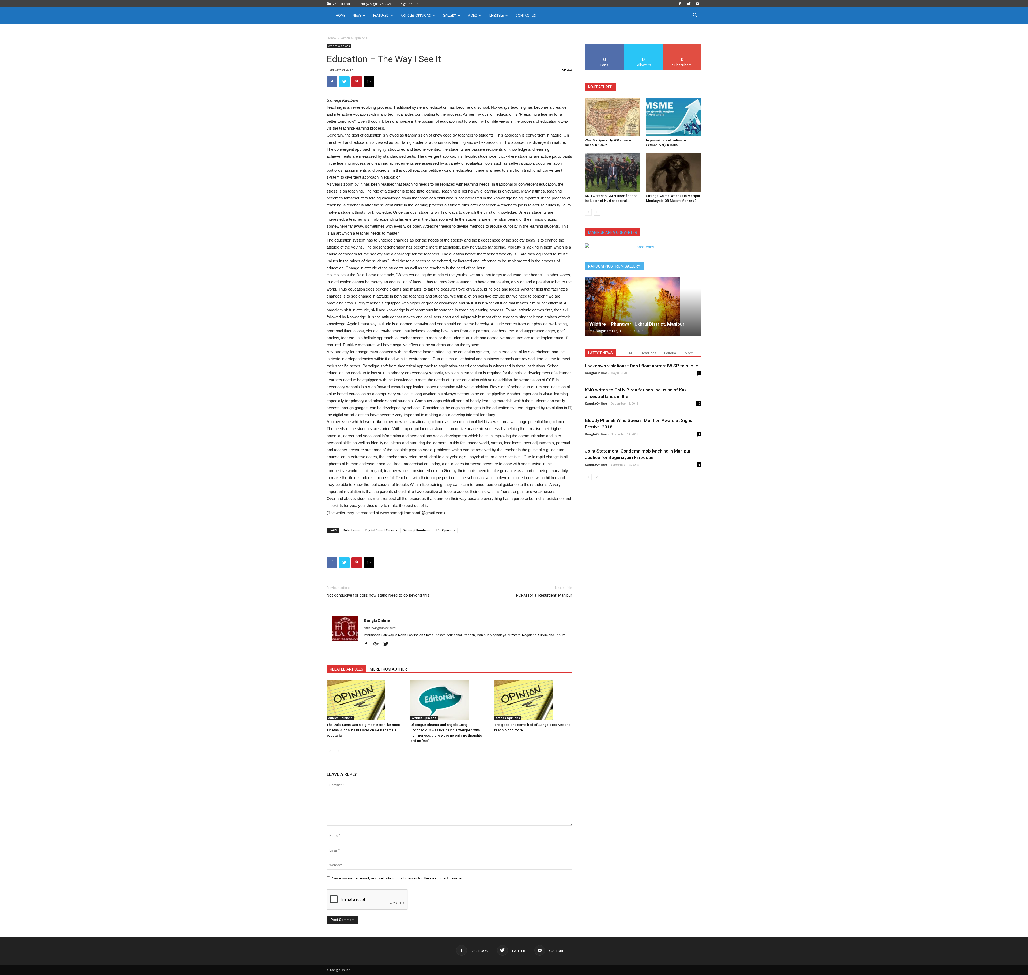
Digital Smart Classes (381, 530)
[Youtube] (697, 3)
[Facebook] (680, 3)
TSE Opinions (445, 530)
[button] (695, 15)
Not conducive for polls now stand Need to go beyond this (378, 595)
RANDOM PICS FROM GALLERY (614, 266)
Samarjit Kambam (416, 530)
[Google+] (378, 644)
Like (605, 46)
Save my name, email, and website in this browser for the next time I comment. (399, 878)
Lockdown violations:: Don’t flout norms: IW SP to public (641, 365)
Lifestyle (496, 15)
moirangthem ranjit (605, 331)
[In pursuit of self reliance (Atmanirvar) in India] (673, 117)
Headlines (648, 353)
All (631, 353)
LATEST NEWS (600, 353)
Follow (643, 46)
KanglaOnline (377, 620)
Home (340, 15)
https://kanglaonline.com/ (380, 628)
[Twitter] (689, 3)
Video (472, 15)
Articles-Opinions (416, 15)
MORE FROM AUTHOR (388, 669)
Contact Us (526, 15)
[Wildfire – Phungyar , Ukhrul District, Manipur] (643, 306)
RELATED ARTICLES (346, 669)
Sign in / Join (409, 4)
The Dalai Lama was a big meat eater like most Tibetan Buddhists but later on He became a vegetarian (363, 730)
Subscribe (682, 46)
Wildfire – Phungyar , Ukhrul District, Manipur (637, 324)
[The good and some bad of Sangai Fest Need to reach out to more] (533, 700)
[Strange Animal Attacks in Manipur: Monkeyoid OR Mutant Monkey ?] (673, 172)
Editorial (670, 353)
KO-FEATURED (600, 87)
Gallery (449, 15)
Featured (381, 15)
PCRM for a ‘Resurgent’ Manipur (544, 595)
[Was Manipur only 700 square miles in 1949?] (612, 117)
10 (698, 403)
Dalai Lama (351, 530)
